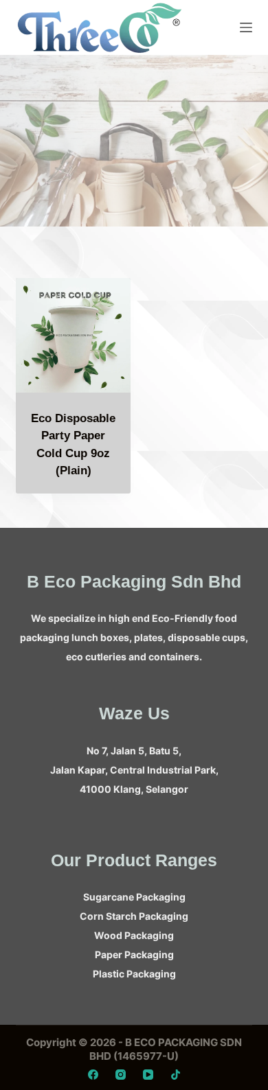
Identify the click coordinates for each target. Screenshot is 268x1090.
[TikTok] (175, 1074)
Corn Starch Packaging (134, 916)
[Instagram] (120, 1074)
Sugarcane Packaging (134, 897)
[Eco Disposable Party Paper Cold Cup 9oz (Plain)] (73, 335)
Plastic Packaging (134, 973)
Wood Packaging (134, 935)
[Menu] (246, 27)
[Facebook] (93, 1074)
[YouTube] (148, 1074)
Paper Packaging (134, 954)
